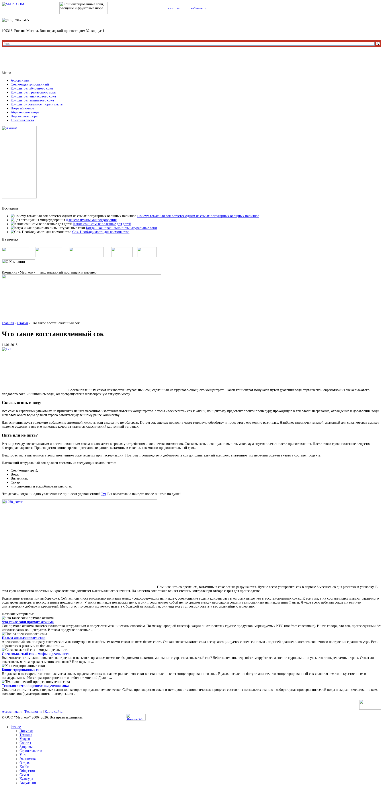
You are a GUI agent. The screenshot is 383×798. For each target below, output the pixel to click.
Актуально (28, 782)
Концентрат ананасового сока (33, 96)
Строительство (31, 751)
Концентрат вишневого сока (32, 100)
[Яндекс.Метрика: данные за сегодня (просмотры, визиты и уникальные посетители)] (136, 717)
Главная (8, 323)
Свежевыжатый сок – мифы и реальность (35, 654)
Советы (25, 743)
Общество (27, 771)
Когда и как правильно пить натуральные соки (121, 228)
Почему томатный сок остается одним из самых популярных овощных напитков (198, 216)
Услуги (25, 739)
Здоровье (26, 747)
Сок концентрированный (30, 84)
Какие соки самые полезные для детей (102, 224)
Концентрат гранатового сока (33, 92)
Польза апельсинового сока (23, 638)
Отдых (25, 763)
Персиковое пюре (24, 116)
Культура (26, 779)
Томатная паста (22, 120)
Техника (26, 735)
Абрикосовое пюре (25, 112)
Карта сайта (54, 711)
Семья (24, 775)
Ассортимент (21, 80)
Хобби (24, 767)
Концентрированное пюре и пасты (37, 104)
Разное (16, 727)
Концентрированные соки (22, 670)
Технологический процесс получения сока (35, 685)
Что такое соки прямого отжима (28, 622)
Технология (33, 711)
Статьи (22, 323)
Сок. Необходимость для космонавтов (100, 232)
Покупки (26, 731)
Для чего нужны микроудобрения (91, 220)
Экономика (28, 759)
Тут (103, 494)
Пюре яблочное (22, 108)
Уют (23, 755)
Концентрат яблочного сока (32, 88)
